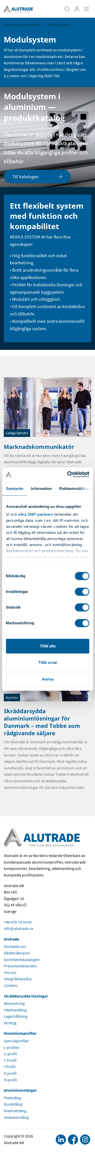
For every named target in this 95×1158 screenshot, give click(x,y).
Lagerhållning (15, 1016)
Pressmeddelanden (20, 965)
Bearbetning (14, 1003)
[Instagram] (85, 1139)
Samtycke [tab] (14, 488)
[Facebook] (73, 1139)
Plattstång (12, 1097)
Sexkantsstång (16, 1117)
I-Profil (9, 1066)
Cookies (10, 985)
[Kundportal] (77, 9)
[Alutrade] (18, 8)
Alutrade (11, 939)
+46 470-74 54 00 (18, 922)
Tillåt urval (47, 662)
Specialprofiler (16, 1040)
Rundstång (13, 1104)
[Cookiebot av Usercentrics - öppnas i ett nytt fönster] (67, 474)
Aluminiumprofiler (20, 1033)
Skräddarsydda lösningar (26, 996)
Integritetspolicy (17, 978)
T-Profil (10, 1060)
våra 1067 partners (35, 514)
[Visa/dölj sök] (67, 9)
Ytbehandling (15, 1009)
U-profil (10, 1053)
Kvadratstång (15, 1110)
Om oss (10, 972)
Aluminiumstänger (20, 1090)
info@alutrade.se (18, 928)
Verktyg (10, 1022)
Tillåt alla (47, 646)
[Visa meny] (86, 9)
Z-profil (10, 1073)
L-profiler (12, 1047)
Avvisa (47, 679)
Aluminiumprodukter (22, 24)
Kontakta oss (15, 946)
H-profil (10, 1079)
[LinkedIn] (61, 1139)
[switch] (82, 592)
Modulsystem (58, 24)
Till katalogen (25, 176)
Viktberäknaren (17, 952)
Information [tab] (41, 488)
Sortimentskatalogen (22, 959)
